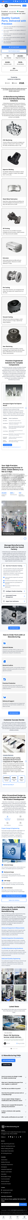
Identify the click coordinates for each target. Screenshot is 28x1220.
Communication (5, 1179)
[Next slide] (26, 408)
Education (3, 1174)
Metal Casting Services (7, 1148)
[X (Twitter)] (19, 1)
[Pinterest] (21, 1)
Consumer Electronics (7, 1164)
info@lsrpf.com (7, 1192)
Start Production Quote (14, 51)
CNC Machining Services (7, 1144)
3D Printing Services (6, 1153)
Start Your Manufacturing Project (14, 896)
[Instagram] (25, 1)
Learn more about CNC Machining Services (11, 447)
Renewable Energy (6, 1176)
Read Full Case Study (8, 784)
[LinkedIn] (15, 1)
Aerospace (4, 1167)
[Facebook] (23, 1)
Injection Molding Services (8, 1146)
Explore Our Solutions (14, 900)
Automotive (4, 1160)
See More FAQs (6, 1064)
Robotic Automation (6, 1172)
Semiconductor (5, 1181)
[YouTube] (17, 1)
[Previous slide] (2, 408)
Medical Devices (5, 1162)
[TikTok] (13, 1)
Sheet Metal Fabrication (7, 1151)
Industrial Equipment (6, 1169)
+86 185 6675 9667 (8, 1190)
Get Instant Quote (15, 47)
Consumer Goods (6, 1183)
